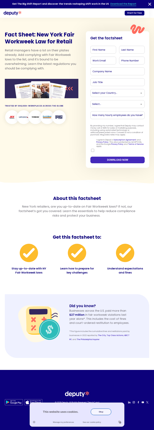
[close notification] (149, 4)
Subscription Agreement (125, 139)
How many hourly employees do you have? (112, 114)
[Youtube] (143, 402)
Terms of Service (136, 144)
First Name (97, 49)
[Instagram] (134, 402)
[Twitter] (147, 402)
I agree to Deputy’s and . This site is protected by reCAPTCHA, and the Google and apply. (120, 143)
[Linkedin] (129, 402)
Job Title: (97, 81)
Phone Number (128, 60)
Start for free (134, 12)
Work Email (98, 60)
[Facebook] (138, 402)
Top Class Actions (115, 335)
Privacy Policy (102, 142)
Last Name (126, 49)
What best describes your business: (109, 103)
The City (102, 335)
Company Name (100, 71)
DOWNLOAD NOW (117, 160)
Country (96, 92)
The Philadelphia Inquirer (88, 339)
